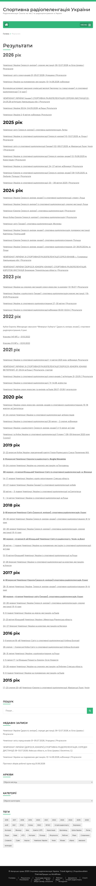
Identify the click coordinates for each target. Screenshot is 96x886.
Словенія (8, 840)
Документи (72, 878)
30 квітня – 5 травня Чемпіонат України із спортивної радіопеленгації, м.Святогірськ (42, 491)
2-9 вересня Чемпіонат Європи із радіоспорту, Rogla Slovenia (34, 459)
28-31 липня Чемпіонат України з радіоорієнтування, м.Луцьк (31, 653)
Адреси (37, 879)
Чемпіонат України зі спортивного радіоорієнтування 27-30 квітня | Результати (39, 303)
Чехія (54, 840)
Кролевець (63, 830)
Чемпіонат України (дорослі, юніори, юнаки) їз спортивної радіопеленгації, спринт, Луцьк (44, 197)
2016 (6, 820)
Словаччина (85, 835)
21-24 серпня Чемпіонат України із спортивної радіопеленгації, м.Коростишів (38, 415)
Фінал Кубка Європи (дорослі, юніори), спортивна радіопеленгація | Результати (40, 217)
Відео (58, 879)
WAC (39, 825)
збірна (71, 840)
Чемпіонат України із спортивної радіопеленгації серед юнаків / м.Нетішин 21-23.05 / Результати (48, 376)
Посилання (24, 879)
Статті (84, 878)
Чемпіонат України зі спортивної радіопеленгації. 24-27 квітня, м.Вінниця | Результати (43, 166)
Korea (30, 825)
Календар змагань (43, 878)
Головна (12, 878)
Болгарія (8, 830)
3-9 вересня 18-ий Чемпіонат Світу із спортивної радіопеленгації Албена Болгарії (41, 640)
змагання (81, 840)
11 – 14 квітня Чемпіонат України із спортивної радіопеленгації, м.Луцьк (35, 498)
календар (8, 846)
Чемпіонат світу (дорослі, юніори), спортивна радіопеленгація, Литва (35, 129)
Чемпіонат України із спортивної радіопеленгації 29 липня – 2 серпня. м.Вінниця (40, 421)
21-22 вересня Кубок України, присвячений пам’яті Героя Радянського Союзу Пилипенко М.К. (46, 452)
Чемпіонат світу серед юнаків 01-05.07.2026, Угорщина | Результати (34, 75)
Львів (15, 835)
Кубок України (77, 830)
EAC (14, 825)
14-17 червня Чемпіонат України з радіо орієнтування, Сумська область (36, 478)
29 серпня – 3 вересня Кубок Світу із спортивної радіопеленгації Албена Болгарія (41, 647)
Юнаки (62, 840)
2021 (46, 820)
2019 (30, 820)
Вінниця (18, 830)
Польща (42, 835)
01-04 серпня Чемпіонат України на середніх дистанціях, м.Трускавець (36, 465)
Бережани (76, 825)
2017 (14, 820)
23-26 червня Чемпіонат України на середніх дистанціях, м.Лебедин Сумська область (42, 666)
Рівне (74, 835)
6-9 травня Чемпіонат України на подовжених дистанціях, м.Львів (33, 673)
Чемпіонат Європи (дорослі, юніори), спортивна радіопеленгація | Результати (39, 210)
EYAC (22, 825)
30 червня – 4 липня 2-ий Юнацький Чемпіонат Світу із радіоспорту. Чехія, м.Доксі (44, 539)
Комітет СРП (37, 830)
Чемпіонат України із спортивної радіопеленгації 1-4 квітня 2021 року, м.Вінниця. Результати (45, 360)
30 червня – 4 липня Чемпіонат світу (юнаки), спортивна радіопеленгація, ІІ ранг (43, 596)
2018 (22, 820)
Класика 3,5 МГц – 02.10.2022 (16, 343)
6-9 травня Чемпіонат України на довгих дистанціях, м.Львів (31, 613)
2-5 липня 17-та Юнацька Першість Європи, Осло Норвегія (30, 660)
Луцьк (7, 835)
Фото (48, 879)
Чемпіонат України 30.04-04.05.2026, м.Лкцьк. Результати (30, 108)
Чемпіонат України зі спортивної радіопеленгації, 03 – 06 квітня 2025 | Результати (41, 182)
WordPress (55, 874)
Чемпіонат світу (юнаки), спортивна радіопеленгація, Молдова (32, 223)
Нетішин (32, 835)
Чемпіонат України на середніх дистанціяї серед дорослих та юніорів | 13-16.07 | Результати (45, 287)
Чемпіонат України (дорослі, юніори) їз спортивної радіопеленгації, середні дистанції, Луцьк (45, 204)
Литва (88, 830)
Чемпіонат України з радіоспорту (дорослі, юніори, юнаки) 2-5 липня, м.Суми (39, 428)
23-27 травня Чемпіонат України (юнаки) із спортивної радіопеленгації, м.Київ (39, 485)
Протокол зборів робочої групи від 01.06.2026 (24, 763)
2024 (70, 820)
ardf (6, 825)
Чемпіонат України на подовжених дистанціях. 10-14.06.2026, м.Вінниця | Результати (42, 757)
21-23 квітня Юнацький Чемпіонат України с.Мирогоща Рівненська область (37, 619)
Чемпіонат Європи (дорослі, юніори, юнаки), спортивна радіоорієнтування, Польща (42, 240)
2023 (62, 820)
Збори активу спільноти (43, 881)
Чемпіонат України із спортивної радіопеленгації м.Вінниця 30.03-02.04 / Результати (42, 310)
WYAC (48, 825)
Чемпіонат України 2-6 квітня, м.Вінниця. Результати (27, 114)
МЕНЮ (84, 25)
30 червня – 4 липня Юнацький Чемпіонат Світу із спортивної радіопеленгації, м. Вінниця (47, 472)
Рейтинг (65, 835)
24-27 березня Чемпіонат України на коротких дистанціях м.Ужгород (35, 626)
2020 (38, 820)
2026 (87, 820)
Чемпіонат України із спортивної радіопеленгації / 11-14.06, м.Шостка (35, 383)
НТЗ (23, 835)
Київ (27, 830)
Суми (18, 840)
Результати (54, 835)
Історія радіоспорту (62, 825)
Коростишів (51, 830)
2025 (78, 820)
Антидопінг (62, 881)
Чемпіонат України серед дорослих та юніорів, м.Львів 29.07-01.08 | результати (39, 389)
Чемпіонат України (40, 840)
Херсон (27, 840)
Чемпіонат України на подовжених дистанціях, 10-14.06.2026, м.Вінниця (36, 81)
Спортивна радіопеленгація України (46, 9)
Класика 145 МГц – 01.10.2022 (16, 336)
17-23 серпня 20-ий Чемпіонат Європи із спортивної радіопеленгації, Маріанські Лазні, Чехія (46, 687)
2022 (54, 820)
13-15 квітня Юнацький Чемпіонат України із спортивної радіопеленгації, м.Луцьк (40, 555)
